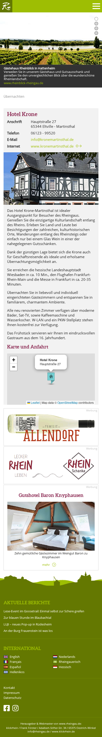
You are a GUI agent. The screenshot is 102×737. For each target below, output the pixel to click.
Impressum (12, 693)
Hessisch (65, 667)
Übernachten (14, 96)
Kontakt (9, 688)
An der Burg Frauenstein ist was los (28, 631)
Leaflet (35, 402)
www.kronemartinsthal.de (52, 146)
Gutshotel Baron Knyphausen (51, 495)
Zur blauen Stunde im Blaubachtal (27, 617)
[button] (51, 378)
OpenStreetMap (67, 402)
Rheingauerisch (69, 662)
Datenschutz (12, 698)
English (15, 657)
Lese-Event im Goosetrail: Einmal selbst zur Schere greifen (44, 611)
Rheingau (6, 6)
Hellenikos (17, 672)
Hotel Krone (22, 114)
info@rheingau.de (39, 731)
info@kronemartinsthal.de (52, 139)
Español (15, 667)
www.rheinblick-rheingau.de (23, 83)
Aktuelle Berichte (27, 602)
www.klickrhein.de (63, 731)
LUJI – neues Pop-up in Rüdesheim (28, 624)
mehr (46, 565)
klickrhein (12, 728)
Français (15, 662)
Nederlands (67, 657)
